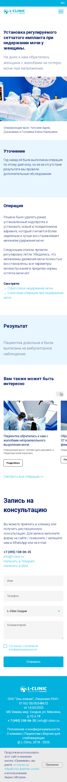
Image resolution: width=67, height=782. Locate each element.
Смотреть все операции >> (23, 476)
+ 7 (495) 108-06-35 (22, 720)
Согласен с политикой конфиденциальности (23, 647)
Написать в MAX (16, 566)
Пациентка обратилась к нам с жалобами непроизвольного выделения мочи (26, 440)
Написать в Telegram (19, 561)
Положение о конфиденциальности (33, 729)
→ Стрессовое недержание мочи (28, 288)
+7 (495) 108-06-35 (17, 552)
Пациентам (32, 733)
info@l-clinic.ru (14, 556)
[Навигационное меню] (60, 11)
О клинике (14, 733)
